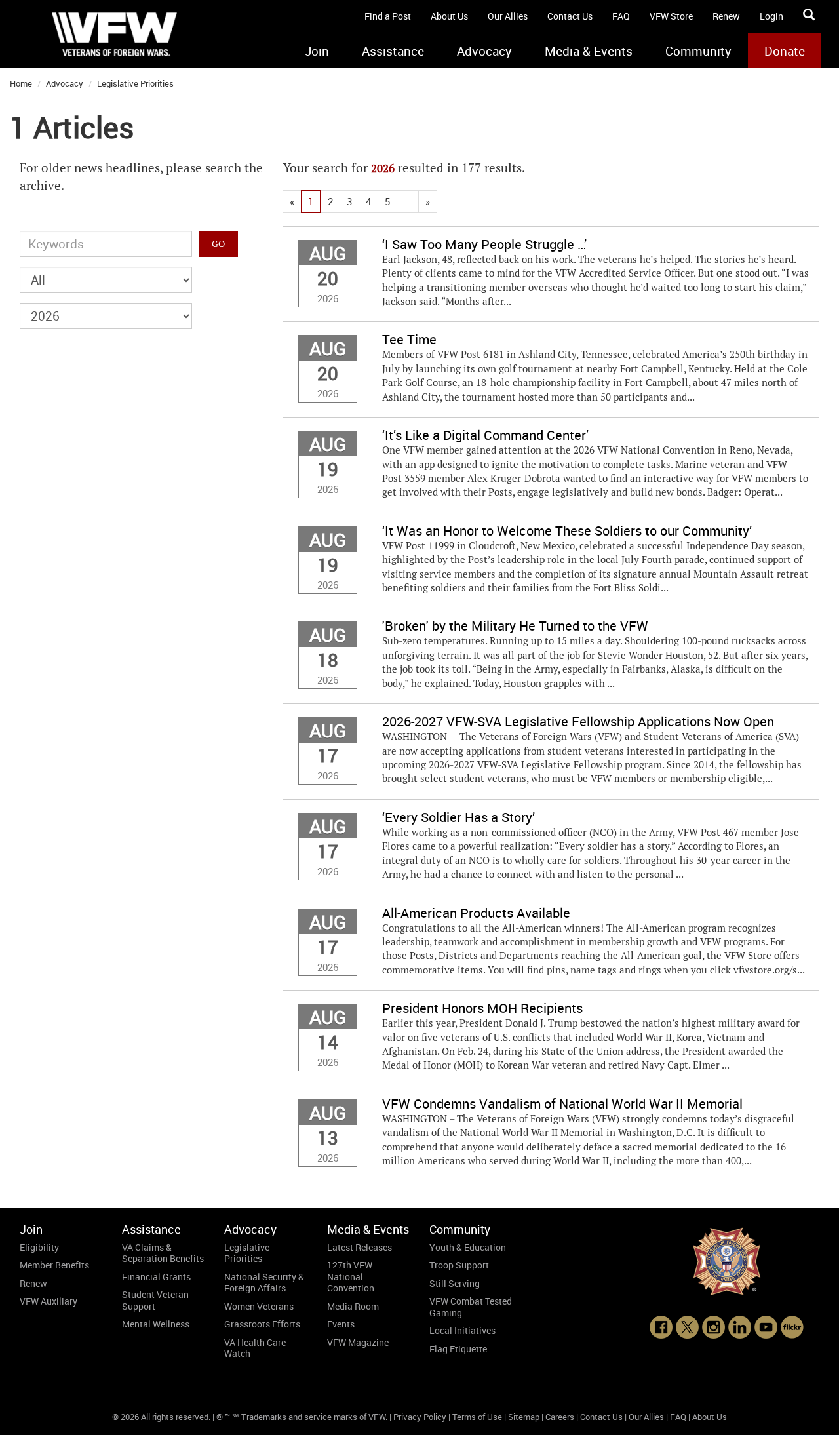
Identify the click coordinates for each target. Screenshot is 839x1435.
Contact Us (570, 16)
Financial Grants (156, 1276)
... (408, 201)
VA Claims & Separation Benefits (163, 1253)
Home (21, 83)
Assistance (393, 51)
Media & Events (589, 51)
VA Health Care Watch (255, 1348)
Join (317, 51)
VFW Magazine (358, 1342)
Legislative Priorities (135, 83)
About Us (449, 16)
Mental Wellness (155, 1324)
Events (341, 1324)
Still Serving (454, 1283)
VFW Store (671, 16)
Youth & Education (467, 1247)
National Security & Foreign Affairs (264, 1282)
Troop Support (459, 1265)
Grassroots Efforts (262, 1324)
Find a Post (387, 16)
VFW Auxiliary (48, 1301)
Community (698, 51)
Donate (784, 51)
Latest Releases (359, 1247)
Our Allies (508, 16)
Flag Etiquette (458, 1349)
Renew (726, 16)
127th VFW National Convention (350, 1276)
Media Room (353, 1306)
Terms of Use (477, 1417)
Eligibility (39, 1247)
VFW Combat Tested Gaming (470, 1307)
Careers (559, 1417)
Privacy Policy (419, 1417)
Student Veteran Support (155, 1300)
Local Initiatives (462, 1330)
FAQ (621, 16)
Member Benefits (54, 1265)
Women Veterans (259, 1306)
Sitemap (523, 1417)
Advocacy (484, 51)
